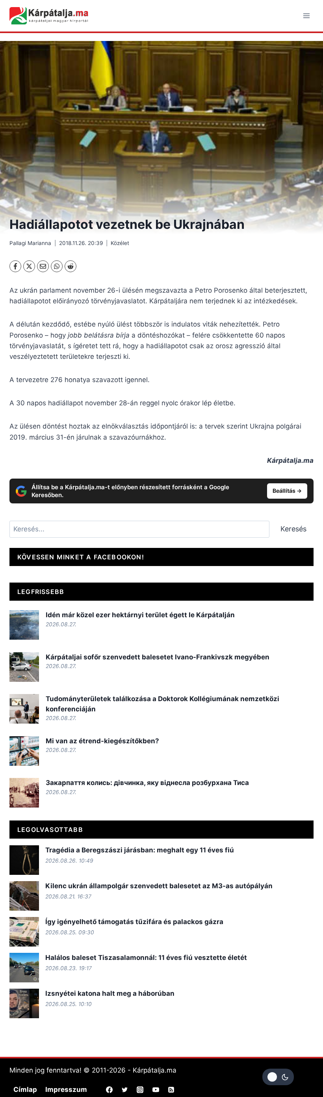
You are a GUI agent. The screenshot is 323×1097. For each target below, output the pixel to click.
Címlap (25, 1089)
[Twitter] (125, 1090)
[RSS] (171, 1090)
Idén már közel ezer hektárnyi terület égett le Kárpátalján (140, 615)
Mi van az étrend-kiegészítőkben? (102, 741)
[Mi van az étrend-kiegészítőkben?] (24, 751)
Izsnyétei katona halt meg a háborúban (109, 993)
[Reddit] (70, 266)
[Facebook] (15, 266)
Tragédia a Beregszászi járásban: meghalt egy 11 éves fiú (139, 850)
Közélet (120, 243)
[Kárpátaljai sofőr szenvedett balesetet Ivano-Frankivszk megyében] (24, 667)
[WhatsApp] (57, 266)
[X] (29, 266)
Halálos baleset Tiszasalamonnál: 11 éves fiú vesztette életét (146, 957)
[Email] (43, 266)
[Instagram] (140, 1090)
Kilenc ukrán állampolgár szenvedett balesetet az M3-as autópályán (159, 886)
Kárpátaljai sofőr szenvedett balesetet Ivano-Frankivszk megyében (157, 657)
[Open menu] (306, 15)
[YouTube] (155, 1090)
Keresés (293, 529)
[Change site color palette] (278, 1077)
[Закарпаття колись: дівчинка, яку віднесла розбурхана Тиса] (24, 792)
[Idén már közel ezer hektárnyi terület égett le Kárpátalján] (24, 625)
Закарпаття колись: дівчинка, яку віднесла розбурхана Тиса (147, 783)
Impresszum (66, 1089)
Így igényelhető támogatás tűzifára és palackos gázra (134, 922)
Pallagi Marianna (30, 243)
